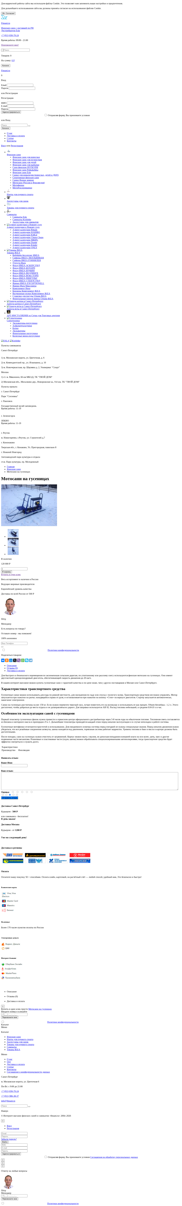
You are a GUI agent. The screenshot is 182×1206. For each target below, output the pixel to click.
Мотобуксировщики (22, 188)
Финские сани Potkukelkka (25, 170)
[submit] (2, 50)
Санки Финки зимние (23, 180)
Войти (4, 1142)
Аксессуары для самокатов (26, 222)
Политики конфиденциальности (63, 650)
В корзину (6, 572)
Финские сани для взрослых (26, 157)
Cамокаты (12, 214)
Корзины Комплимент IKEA (26, 291)
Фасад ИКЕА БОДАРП (24, 268)
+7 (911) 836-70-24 (10, 35)
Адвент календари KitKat (25, 235)
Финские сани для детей (24, 162)
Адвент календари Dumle (25, 242)
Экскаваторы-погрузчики (25, 323)
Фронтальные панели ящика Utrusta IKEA (33, 298)
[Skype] (26, 660)
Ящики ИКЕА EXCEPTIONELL (28, 283)
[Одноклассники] (7, 660)
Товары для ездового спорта (20, 208)
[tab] (12, 665)
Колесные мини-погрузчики (26, 336)
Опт (9, 1062)
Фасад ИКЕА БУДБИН (24, 270)
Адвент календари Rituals (25, 230)
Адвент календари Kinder (25, 245)
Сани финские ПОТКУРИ (25, 167)
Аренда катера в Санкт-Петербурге (24, 304)
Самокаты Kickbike (22, 219)
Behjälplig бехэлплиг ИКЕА (26, 255)
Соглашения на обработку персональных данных (114, 115)
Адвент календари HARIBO (26, 232)
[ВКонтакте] (3, 660)
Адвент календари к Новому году (23, 227)
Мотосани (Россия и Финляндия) (29, 182)
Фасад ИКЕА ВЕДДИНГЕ (25, 273)
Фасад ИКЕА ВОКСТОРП (26, 275)
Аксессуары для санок (17, 201)
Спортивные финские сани (26, 177)
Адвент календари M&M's (25, 240)
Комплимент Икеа (21, 288)
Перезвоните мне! (10, 45)
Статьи (10, 138)
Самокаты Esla (20, 217)
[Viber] (18, 660)
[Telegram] (30, 660)
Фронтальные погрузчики (25, 333)
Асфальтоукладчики (22, 326)
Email (3, 85)
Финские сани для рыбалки (26, 165)
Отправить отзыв (9, 798)
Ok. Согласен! (8, 13)
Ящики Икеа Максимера (24, 286)
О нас (9, 133)
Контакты (11, 141)
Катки (15, 328)
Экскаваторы (19, 331)
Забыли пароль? (9, 1139)
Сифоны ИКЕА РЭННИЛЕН (27, 260)
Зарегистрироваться (11, 112)
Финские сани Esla (22, 172)
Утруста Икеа (19, 263)
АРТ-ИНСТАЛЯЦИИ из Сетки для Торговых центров (33, 315)
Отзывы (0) (12, 668)
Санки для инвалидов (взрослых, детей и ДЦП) (36, 175)
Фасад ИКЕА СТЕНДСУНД (26, 281)
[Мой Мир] (11, 660)
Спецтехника (13, 320)
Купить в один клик (11, 574)
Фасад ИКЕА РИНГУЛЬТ (25, 278)
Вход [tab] (9, 1126)
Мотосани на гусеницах (40, 1009)
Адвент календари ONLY (25, 247)
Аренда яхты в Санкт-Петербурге (23, 309)
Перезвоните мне (9, 1017)
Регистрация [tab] (13, 1128)
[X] (14, 660)
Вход (3, 145)
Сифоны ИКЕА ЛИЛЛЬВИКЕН (28, 258)
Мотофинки (18, 185)
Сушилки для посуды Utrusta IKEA (29, 296)
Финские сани (14, 154)
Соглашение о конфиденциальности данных (28, 1072)
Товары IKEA (13, 252)
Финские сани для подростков (27, 159)
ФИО (3, 103)
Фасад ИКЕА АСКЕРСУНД (26, 265)
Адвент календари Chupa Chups (28, 237)
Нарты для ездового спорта (20, 194)
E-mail (4, 106)
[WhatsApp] (22, 660)
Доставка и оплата (16, 136)
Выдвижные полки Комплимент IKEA (31, 293)
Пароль (4, 88)
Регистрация (17, 145)
